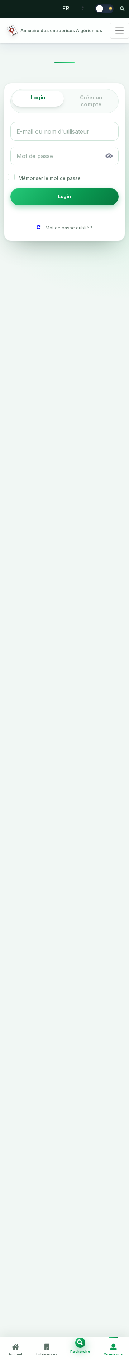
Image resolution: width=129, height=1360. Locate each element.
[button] (109, 156)
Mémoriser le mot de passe (50, 178)
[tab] (38, 99)
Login (64, 196)
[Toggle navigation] (119, 31)
